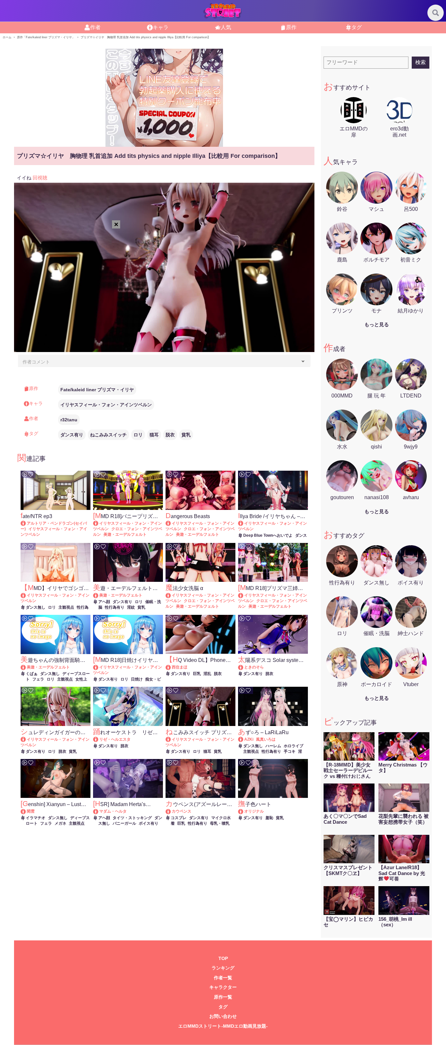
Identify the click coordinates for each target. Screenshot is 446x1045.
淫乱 (207, 673)
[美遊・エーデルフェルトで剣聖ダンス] (98, 595)
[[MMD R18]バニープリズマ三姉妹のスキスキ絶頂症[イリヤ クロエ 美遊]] (98, 523)
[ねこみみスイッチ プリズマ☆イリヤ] (171, 739)
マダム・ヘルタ (113, 811)
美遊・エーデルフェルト (125, 534)
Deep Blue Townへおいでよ (268, 535)
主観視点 (66, 607)
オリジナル (254, 811)
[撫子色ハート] (243, 811)
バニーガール (124, 823)
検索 (420, 62)
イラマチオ (35, 818)
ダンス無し (35, 607)
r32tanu (68, 419)
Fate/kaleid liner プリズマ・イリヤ (97, 389)
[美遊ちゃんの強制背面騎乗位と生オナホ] (26, 667)
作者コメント (36, 361)
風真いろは (266, 739)
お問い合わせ (223, 1016)
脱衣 (170, 434)
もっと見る (376, 324)
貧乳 (186, 434)
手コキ (289, 751)
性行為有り (114, 607)
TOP (223, 958)
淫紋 (131, 607)
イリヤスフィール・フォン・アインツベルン (106, 404)
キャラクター (223, 987)
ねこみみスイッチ (108, 434)
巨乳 (197, 673)
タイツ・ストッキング (132, 818)
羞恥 (269, 818)
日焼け (137, 679)
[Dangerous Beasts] (171, 523)
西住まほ (179, 667)
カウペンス (181, 811)
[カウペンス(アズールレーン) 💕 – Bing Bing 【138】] (171, 811)
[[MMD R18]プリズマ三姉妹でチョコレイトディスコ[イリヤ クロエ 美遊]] (243, 595)
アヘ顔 (104, 601)
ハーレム (273, 746)
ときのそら (254, 667)
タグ (223, 1006)
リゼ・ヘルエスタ (115, 739)
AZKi (248, 739)
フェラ (38, 679)
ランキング (223, 968)
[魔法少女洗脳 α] (171, 595)
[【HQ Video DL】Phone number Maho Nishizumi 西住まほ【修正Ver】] (171, 667)
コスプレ (178, 818)
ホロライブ (293, 746)
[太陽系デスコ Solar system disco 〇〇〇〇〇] (243, 667)
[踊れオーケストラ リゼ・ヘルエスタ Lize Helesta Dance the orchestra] (98, 739)
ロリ (138, 434)
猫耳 (154, 434)
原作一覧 (223, 997)
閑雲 (31, 811)
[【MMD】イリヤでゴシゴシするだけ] (26, 595)
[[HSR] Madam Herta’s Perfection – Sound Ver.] (98, 811)
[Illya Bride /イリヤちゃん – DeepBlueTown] (243, 523)
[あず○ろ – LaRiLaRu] (243, 739)
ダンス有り (71, 434)
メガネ (60, 823)
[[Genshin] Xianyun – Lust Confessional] (26, 811)
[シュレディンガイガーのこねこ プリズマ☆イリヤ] (26, 739)
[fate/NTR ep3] (26, 523)
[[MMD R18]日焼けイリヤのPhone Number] (98, 667)
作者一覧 (223, 977)
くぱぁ (32, 673)
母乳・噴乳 (220, 823)
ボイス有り (148, 823)
